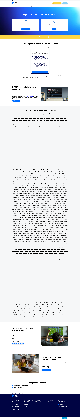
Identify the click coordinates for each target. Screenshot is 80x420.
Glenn (50, 181)
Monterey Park (45, 227)
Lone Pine (19, 213)
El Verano (34, 169)
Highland (30, 191)
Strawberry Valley (45, 290)
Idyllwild (65, 193)
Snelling (16, 284)
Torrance (17, 298)
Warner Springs (30, 306)
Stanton (33, 288)
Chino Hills (60, 149)
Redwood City (57, 261)
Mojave (53, 225)
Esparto (33, 171)
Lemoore (44, 209)
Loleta (54, 211)
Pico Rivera (44, 249)
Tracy (27, 298)
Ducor (32, 165)
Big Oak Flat (20, 132)
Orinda (57, 241)
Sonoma (51, 284)
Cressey (49, 157)
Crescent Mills (44, 157)
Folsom (31, 175)
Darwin (49, 159)
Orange (35, 241)
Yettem (57, 314)
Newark (30, 118)
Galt (42, 179)
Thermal (25, 296)
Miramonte (26, 225)
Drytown (22, 165)
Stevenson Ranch (42, 288)
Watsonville (49, 306)
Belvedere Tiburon (65, 128)
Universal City (60, 300)
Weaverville (58, 306)
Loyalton (40, 215)
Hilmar (34, 191)
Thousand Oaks (34, 296)
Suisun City (60, 290)
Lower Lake (36, 215)
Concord (22, 155)
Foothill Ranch (40, 175)
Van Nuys (61, 302)
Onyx (32, 241)
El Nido (14, 169)
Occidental (41, 239)
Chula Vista (18, 151)
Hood (14, 193)
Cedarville (15, 149)
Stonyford (19, 290)
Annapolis (45, 122)
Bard (66, 126)
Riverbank (35, 265)
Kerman (30, 199)
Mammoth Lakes (42, 217)
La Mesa (32, 203)
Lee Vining (26, 209)
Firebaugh (64, 173)
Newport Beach (20, 235)
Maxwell (61, 219)
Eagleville (65, 165)
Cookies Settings (58, 418)
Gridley (27, 185)
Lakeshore (29, 207)
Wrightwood (50, 314)
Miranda (30, 225)
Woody (46, 314)
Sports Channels (26, 401)
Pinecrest (26, 251)
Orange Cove (40, 241)
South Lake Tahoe (33, 286)
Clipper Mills (19, 153)
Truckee (59, 298)
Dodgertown (38, 163)
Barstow (13, 128)
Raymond (20, 261)
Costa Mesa (62, 155)
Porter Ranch (57, 255)
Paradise (53, 245)
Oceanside (50, 239)
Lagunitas (38, 205)
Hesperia (14, 191)
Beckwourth (35, 128)
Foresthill (65, 175)
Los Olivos (19, 215)
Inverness (22, 118)
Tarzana (28, 294)
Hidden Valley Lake (24, 191)
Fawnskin (26, 173)
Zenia (58, 316)
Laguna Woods (33, 205)
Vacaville (20, 302)
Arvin (50, 124)
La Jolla (29, 203)
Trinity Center (52, 298)
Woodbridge (27, 314)
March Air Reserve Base (17, 219)
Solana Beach (27, 284)
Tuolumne (19, 300)
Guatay (61, 185)
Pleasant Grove (35, 253)
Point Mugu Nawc (61, 253)
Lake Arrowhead (43, 205)
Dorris (42, 163)
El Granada (60, 167)
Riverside (43, 265)
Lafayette (63, 203)
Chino (56, 149)
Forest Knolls (55, 175)
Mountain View (45, 231)
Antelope (49, 122)
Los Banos (60, 213)
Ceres (19, 149)
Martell (46, 219)
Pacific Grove (30, 243)
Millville (66, 223)
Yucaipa (46, 316)
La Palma (41, 203)
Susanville (46, 292)
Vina (45, 304)
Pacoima (44, 243)
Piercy (55, 249)
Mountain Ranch (39, 231)
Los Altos (50, 213)
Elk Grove (48, 169)
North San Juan (34, 237)
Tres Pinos (43, 298)
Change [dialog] (18, 0)
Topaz (13, 298)
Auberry (14, 126)
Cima (22, 151)
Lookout (32, 213)
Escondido (28, 171)
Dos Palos (45, 163)
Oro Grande (15, 243)
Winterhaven (49, 312)
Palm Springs (65, 243)
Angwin (41, 122)
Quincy (47, 257)
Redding (38, 261)
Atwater (62, 124)
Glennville (53, 181)
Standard (21, 288)
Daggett (32, 159)
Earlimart (15, 167)
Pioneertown (42, 251)
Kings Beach (51, 199)
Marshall (42, 219)
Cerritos (22, 149)
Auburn (18, 126)
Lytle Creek (61, 215)
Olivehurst (19, 241)
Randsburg (64, 259)
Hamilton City (37, 187)
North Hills (14, 237)
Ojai (57, 239)
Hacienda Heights (25, 187)
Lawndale (64, 207)
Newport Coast (26, 235)
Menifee (65, 221)
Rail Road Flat (55, 257)
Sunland (25, 292)
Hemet (19, 118)
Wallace (66, 304)
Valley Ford (41, 302)
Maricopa (26, 118)
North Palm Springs (27, 237)
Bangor (59, 126)
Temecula (52, 294)
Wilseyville (28, 312)
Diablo (53, 161)
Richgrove (39, 263)
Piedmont (48, 249)
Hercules (64, 187)
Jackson (61, 195)
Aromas (35, 124)
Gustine (19, 187)
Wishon (60, 312)
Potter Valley (28, 257)
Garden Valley (56, 179)
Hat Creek (59, 187)
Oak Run (65, 237)
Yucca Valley (51, 316)
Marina (23, 219)
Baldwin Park (51, 126)
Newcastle (60, 233)
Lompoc (15, 213)
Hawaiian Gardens (23, 189)
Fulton (40, 179)
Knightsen (44, 201)
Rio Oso (19, 265)
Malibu (37, 217)
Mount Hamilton (53, 229)
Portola (65, 255)
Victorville (30, 304)
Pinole (30, 251)
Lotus (32, 215)
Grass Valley (41, 183)
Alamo (65, 118)
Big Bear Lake (59, 130)
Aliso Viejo (29, 120)
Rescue (29, 263)
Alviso (58, 120)
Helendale (49, 189)
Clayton (46, 151)
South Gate (27, 286)
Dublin (29, 165)
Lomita (66, 211)
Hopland (20, 193)
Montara (23, 227)
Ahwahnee (57, 118)
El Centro (41, 167)
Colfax (50, 153)
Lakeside (33, 207)
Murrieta (58, 231)
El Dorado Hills (55, 167)
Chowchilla (64, 149)
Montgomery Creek (52, 227)
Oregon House (50, 241)
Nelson (28, 233)
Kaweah (62, 197)
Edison (30, 167)
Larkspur (53, 207)
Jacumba (65, 195)
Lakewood (37, 207)
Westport (21, 310)
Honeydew (65, 191)
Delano (26, 161)
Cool (26, 155)
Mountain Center (26, 231)
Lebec (22, 209)
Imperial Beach (21, 195)
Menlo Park (14, 223)
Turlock (31, 290)
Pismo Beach (50, 251)
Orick (54, 241)
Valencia (24, 302)
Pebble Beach (52, 247)
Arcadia (21, 124)
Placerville (66, 251)
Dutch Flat (61, 165)
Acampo (34, 118)
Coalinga (35, 153)
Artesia (44, 124)
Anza (56, 122)
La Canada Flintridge (57, 201)
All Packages (14, 401)
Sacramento (65, 267)
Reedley (21, 263)
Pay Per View (26, 406)
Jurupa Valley (58, 197)
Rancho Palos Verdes (41, 259)
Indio (37, 195)
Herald (55, 189)
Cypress (29, 159)
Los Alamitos (41, 213)
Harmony (55, 187)
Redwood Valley (16, 263)
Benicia (20, 130)
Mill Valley (58, 223)
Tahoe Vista (16, 294)
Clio (14, 153)
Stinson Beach (58, 288)
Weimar (65, 306)
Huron (53, 193)
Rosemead (15, 267)
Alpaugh (38, 120)
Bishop (43, 132)
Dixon (30, 163)
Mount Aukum (47, 229)
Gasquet (65, 179)
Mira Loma (21, 225)
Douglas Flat (60, 163)
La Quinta (50, 203)
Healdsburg (41, 189)
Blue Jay (64, 132)
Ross (23, 267)
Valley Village (52, 302)
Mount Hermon (59, 229)
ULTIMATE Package (15, 406)
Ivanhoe (57, 195)
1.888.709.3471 (30, 114)
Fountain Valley (52, 177)
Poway (32, 257)
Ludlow (53, 215)
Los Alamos (46, 213)
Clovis (27, 153)
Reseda (32, 263)
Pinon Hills (33, 251)
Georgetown (19, 181)
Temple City (56, 294)
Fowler (57, 177)
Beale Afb (26, 128)
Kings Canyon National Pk (58, 199)
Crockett (60, 157)
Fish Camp (14, 175)
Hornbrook (25, 193)
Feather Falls (31, 173)
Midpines (41, 223)
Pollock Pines (23, 255)
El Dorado (50, 167)
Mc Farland (15, 221)
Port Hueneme (42, 255)
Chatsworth (30, 149)
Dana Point (41, 159)
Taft (61, 292)
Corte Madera (57, 155)
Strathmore (35, 290)
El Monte (64, 167)
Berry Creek (32, 130)
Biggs (32, 132)
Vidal (33, 304)
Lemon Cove (34, 209)
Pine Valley (21, 251)
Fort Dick (34, 177)
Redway (52, 261)
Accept (65, 418)
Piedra (52, 249)
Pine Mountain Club (15, 251)
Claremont (37, 151)
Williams (61, 310)
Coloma (53, 153)
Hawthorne (29, 189)
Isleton (54, 195)
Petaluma (24, 249)
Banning (62, 126)
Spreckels (56, 286)
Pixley (58, 251)
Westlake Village (54, 308)
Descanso (36, 161)
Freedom (65, 177)
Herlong (59, 189)
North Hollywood (20, 237)
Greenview (65, 183)
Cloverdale (23, 153)
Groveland (40, 185)
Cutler (22, 159)
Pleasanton (46, 253)
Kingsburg (65, 199)
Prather (35, 257)
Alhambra (25, 120)
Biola (34, 132)
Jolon (35, 197)
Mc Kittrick (19, 221)
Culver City (14, 159)
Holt (44, 191)
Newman (15, 235)
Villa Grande (38, 304)
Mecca (53, 221)
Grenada (23, 185)
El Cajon (38, 167)
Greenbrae (56, 183)
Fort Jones (43, 177)
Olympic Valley (24, 241)
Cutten (25, 159)
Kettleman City (38, 199)
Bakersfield (46, 126)
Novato (47, 237)
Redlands (42, 261)
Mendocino (57, 221)
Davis (56, 159)
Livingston (35, 211)
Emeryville (59, 169)
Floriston (23, 175)
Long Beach (28, 213)
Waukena (53, 306)
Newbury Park (55, 233)
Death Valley (65, 159)
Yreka (38, 316)
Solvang (35, 284)
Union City (55, 300)
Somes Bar (44, 284)
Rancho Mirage (34, 259)
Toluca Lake (57, 296)
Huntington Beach (42, 193)
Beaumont (30, 128)
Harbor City (51, 187)
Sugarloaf (55, 290)
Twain (26, 300)
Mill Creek (54, 223)
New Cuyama (43, 233)
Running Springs (51, 267)
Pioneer (37, 251)
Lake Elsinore (54, 205)
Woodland (36, 314)
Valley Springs (46, 302)
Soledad (31, 284)
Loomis (36, 213)
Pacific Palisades (36, 243)
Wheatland (30, 310)
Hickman (18, 191)
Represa (25, 263)
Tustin (23, 300)
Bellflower (55, 128)
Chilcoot (47, 149)
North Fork (58, 235)
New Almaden (37, 233)
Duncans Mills (40, 165)
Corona (42, 155)
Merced (22, 223)
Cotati (66, 155)
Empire (13, 171)
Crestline (52, 157)
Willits (65, 310)
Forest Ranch (61, 175)
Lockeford (43, 211)
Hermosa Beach (64, 189)
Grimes (31, 185)
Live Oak (26, 211)
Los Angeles (55, 213)
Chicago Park (39, 149)
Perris (16, 249)
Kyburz (51, 201)
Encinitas (17, 171)
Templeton (61, 294)
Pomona (27, 255)
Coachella (31, 153)
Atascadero (54, 124)
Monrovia (14, 227)
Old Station (64, 239)
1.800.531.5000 (43, 113)
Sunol (33, 292)
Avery (28, 126)
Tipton (44, 286)
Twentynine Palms (36, 300)
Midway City (46, 223)
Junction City (48, 197)
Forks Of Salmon (20, 177)
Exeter (45, 171)
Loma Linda (58, 211)
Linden (59, 209)
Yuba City (42, 316)
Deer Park (15, 161)
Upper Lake (16, 302)
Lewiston (48, 209)
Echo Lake (26, 167)
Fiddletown (46, 173)
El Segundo (22, 169)
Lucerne (44, 215)
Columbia (60, 153)
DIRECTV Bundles (49, 401)
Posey (20, 257)
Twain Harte (30, 300)
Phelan (32, 249)
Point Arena (55, 253)
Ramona (65, 257)
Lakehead (20, 207)
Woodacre (22, 314)
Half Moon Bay (31, 187)
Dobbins (33, 163)
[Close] (79, 418)
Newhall (64, 233)
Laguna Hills (22, 205)
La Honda (24, 203)
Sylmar (58, 292)
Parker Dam (62, 245)
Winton (57, 312)
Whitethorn (40, 310)
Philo (40, 249)
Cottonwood (14, 157)
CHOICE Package (15, 404)
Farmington (21, 173)
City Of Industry (32, 151)
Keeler (66, 197)
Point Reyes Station (16, 255)
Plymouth (51, 253)
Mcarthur (24, 221)
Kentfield (21, 199)
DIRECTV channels (29, 96)
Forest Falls (50, 175)
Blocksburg (54, 132)
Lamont (42, 207)
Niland (41, 235)
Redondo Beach (47, 261)
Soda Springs (21, 284)
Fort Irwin (38, 177)
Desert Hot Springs (48, 161)
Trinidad (47, 298)
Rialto (36, 263)
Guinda (16, 187)
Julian (44, 197)
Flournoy (27, 175)
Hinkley (37, 191)
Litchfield (66, 209)
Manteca (59, 217)
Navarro (20, 233)
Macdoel (65, 215)
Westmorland (16, 310)
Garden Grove (51, 179)
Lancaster (45, 207)
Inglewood (40, 195)
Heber (45, 189)
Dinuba (21, 163)
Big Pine (25, 132)
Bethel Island (37, 130)
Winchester (36, 312)
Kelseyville (17, 199)
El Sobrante (27, 169)
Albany (13, 120)
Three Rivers (47, 296)
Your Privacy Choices (62, 404)
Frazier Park (61, 177)
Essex (36, 171)
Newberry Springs (49, 233)
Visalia (56, 304)
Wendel (19, 308)
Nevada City (32, 233)
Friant (32, 179)
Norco (51, 235)
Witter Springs (65, 312)
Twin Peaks (48, 300)
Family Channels (26, 404)
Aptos (14, 124)
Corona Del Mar (46, 155)
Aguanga (53, 118)
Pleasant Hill (41, 253)
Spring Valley (61, 286)
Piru (46, 251)
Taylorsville (32, 294)
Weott (22, 308)
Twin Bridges (43, 300)
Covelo (28, 157)
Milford (50, 223)
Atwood (66, 124)
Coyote (34, 157)
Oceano (46, 239)
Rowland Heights (41, 267)
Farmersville (16, 173)
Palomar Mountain (33, 245)
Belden (39, 128)
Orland (61, 241)
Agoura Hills (48, 118)
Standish (25, 288)
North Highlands (63, 235)
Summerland (16, 292)
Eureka (42, 171)
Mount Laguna (65, 229)
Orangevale (45, 241)
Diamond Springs (63, 161)
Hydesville (61, 193)
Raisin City (61, 257)
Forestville (14, 177)
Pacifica (41, 243)
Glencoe (38, 181)
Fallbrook (66, 171)
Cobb (43, 153)
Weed (62, 306)
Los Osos (24, 215)
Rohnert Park (59, 265)
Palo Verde (27, 245)
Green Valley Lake (50, 183)
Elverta (56, 169)
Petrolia (28, 249)
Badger (39, 126)
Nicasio (31, 235)
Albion (17, 120)
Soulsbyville (63, 284)
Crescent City (39, 157)
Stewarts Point (52, 288)
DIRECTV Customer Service (62, 401)
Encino (21, 171)
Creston (56, 157)
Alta (44, 120)
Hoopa (17, 193)
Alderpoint (20, 120)
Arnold (31, 124)
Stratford (27, 290)
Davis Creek (60, 159)
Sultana (64, 290)
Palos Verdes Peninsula (41, 245)
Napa (66, 231)
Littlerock (22, 211)
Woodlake (31, 314)
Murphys (54, 231)
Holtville (47, 191)
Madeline (21, 217)
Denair (33, 161)
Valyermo (57, 302)
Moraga (66, 227)
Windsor (40, 312)
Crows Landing (65, 157)
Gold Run (58, 181)
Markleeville (37, 219)
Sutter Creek (54, 292)
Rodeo (55, 265)
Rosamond (64, 265)
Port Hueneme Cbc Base (49, 255)
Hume (37, 193)
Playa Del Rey (25, 253)
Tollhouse (51, 296)
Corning (38, 155)
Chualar (14, 151)
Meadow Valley (42, 221)
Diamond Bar (57, 161)
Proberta (43, 257)
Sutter (50, 292)
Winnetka (44, 312)
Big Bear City (54, 130)
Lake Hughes (64, 205)
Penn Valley (58, 247)
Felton (39, 173)
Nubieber (50, 237)
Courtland (23, 157)
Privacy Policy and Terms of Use (62, 407)
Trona (56, 298)
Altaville (51, 120)
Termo (65, 294)
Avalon (21, 126)
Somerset (39, 284)
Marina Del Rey (27, 219)
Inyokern (44, 195)
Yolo (60, 314)
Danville (45, 159)
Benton (24, 130)
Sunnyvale (29, 292)
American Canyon (16, 122)
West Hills (31, 308)
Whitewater (45, 310)
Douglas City (54, 163)
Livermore (31, 211)
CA (19, 393)
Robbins (47, 265)
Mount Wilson (20, 231)
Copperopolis (30, 155)
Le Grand (18, 209)
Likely (52, 209)
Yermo (54, 314)
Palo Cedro (22, 245)
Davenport (52, 159)
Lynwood (57, 215)
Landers (50, 207)
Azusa (36, 126)
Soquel (58, 284)
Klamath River (29, 201)
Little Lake (14, 211)
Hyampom (57, 193)
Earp (18, 167)
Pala (52, 243)
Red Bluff (24, 261)
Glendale (15, 118)
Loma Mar (62, 211)
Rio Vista (23, 265)
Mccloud (32, 221)
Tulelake (15, 300)
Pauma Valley (36, 247)
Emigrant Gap (65, 169)
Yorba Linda (64, 314)
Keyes (43, 199)
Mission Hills (35, 225)
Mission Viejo (40, 225)
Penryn (66, 247)
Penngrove (62, 247)
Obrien (38, 239)
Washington (39, 306)
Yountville (34, 316)
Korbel (48, 201)
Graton (45, 183)
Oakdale (19, 239)
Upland (65, 300)
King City (46, 199)
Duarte (26, 165)
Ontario (29, 241)
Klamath (24, 201)
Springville (66, 286)
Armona (28, 124)
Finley (60, 173)
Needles (24, 233)
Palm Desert (60, 243)
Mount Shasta (15, 231)
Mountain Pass (33, 231)
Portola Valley (16, 257)
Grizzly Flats (35, 185)
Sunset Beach (37, 292)
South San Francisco (50, 286)
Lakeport (25, 207)
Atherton (58, 124)
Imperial (17, 195)
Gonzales (65, 181)
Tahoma (20, 294)
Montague (18, 227)
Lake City (49, 205)
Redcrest (34, 261)
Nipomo (44, 235)
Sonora (55, 284)
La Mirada (37, 203)
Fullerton (36, 179)
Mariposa (32, 219)
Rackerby (50, 257)
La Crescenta (64, 201)
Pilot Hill (58, 249)
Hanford (41, 187)
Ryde (60, 267)
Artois (47, 124)
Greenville (14, 185)
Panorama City (48, 245)
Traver (35, 298)
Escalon (24, 171)
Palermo (55, 243)
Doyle (19, 165)
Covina (31, 157)
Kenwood (25, 199)
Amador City (62, 120)
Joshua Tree (40, 197)
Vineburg (48, 304)
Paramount (58, 245)
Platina (20, 253)
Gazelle (14, 181)
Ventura (14, 304)
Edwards (34, 167)
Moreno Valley (14, 229)
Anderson (26, 122)
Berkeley (27, 130)
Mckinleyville (37, 221)
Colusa (65, 153)
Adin (44, 118)
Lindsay (62, 209)
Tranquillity (31, 298)
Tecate (36, 294)
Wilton (32, 312)
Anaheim (21, 122)
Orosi (18, 243)
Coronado (52, 155)
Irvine (50, 195)
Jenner (26, 197)
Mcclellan (28, 221)
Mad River (17, 217)
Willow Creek (15, 312)
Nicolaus (37, 235)
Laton (61, 207)
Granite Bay (36, 183)
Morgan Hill (20, 229)
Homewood (60, 191)
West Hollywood (36, 308)
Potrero (23, 257)
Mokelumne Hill (58, 225)
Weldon (15, 308)
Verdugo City (18, 304)
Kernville (33, 199)
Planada (17, 253)
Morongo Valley (25, 229)
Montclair (27, 227)
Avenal (25, 126)
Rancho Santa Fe (49, 259)
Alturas (55, 120)
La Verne (54, 203)
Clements (65, 151)
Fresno (29, 179)
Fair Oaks (48, 171)
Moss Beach (36, 229)
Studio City (51, 290)
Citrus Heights (26, 151)
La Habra (20, 203)
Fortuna (47, 177)
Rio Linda (64, 263)
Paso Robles (23, 247)
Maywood (65, 219)
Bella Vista (50, 128)
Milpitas (13, 225)
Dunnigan (48, 165)
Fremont (14, 179)
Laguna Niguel (27, 205)
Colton (57, 153)
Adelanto (41, 118)
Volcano (62, 304)
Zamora (55, 316)
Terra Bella (15, 296)
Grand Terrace (30, 183)
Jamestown (15, 197)
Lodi (51, 211)
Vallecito (28, 302)
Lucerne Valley (48, 215)
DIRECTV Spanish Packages (16, 409)
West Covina (26, 308)
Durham (57, 165)
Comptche (14, 155)
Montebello (36, 227)
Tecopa (39, 294)
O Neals (58, 237)
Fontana (35, 175)
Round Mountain (34, 267)
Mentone (18, 223)
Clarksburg (42, 151)
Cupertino (18, 159)
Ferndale (42, 173)
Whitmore (49, 310)
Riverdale (39, 265)
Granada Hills (25, 183)
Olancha (60, 239)
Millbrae (62, 223)
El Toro (31, 169)
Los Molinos (15, 215)
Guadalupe (50, 185)
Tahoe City (64, 292)
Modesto (49, 225)
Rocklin (51, 265)
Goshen (20, 183)
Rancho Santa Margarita (57, 259)
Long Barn (23, 213)
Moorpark (61, 227)
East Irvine (22, 167)
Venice (65, 302)
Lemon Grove (40, 209)
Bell (42, 128)
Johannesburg (31, 197)
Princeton (39, 257)
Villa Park (42, 304)
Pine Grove (63, 249)
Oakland (27, 239)
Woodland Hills (41, 314)
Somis (48, 284)
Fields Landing (51, 173)
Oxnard (25, 243)
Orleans (64, 241)
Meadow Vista (48, 221)
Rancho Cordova (21, 259)
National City (16, 233)
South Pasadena (39, 286)
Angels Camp (31, 122)
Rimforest (56, 263)
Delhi (29, 161)
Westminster (64, 308)
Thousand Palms (41, 296)
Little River (18, 211)
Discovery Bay (25, 163)
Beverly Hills (42, 130)
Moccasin (45, 225)
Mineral (17, 225)
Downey (64, 163)
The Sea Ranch (20, 296)
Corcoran (34, 155)
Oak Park (61, 237)
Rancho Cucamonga (28, 259)
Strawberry (40, 290)
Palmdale (13, 245)
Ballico (56, 126)
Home (13, 393)
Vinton (52, 304)
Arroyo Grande (39, 124)
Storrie (23, 290)
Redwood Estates (63, 261)
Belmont (59, 128)
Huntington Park (48, 193)
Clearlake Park (61, 151)
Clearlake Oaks (55, 151)
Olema (15, 241)
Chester (35, 149)
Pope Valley (32, 255)
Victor (26, 304)
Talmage (24, 294)
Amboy (66, 120)
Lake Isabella (16, 207)
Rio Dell (60, 263)
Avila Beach (32, 126)
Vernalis (23, 304)
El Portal (17, 169)
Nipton (48, 235)
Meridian (26, 223)
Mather (57, 219)
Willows (19, 312)
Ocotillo (54, 239)
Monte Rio (31, 227)
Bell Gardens (46, 128)
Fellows (35, 173)
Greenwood (19, 185)
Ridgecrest (52, 263)
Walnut (15, 306)
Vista (59, 304)
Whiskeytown (35, 310)
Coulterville (19, 157)
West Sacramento (48, 308)
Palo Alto (18, 245)
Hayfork (33, 189)
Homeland (55, 191)
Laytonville (14, 209)
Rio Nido (15, 265)
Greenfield (60, 183)
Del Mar (19, 161)
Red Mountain (29, 261)
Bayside (22, 128)
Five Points (19, 175)
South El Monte (21, 286)
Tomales (61, 296)
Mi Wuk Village (31, 223)
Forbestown (45, 175)
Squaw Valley (16, 288)
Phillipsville (36, 249)
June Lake (53, 197)
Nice (34, 235)
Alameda (61, 118)
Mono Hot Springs (65, 225)
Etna (39, 171)
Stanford (29, 288)
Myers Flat (62, 231)
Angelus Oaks (36, 122)
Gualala (54, 185)
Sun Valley (20, 292)
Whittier (53, 310)
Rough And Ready (28, 267)
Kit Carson (20, 201)
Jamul (19, 197)
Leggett (30, 209)
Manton (63, 217)
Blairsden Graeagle (49, 132)
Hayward (36, 189)
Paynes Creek (41, 247)
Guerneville (65, 185)
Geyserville (26, 181)
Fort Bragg (30, 177)
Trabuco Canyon (22, 298)
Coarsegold (39, 153)
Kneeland (33, 201)
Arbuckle (17, 124)
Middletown (37, 223)
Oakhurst (23, 239)
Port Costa (37, 255)
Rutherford (57, 267)
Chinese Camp (51, 149)
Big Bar (50, 130)
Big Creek (15, 132)
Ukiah (52, 300)
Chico (43, 149)
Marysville (53, 219)
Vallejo (32, 302)
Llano (39, 211)
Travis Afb (38, 298)
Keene (14, 199)
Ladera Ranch (59, 203)
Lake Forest (59, 205)
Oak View (15, 239)
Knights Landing (39, 201)
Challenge (26, 149)
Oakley (31, 239)
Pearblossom (47, 247)
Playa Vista (30, 253)
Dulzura (35, 165)
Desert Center (41, 161)
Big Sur (28, 132)
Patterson (27, 247)
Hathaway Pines (16, 189)
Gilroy (30, 181)
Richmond (43, 263)
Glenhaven (46, 181)
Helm (52, 189)
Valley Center (36, 302)
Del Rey (23, 161)
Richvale (48, 263)
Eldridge (39, 169)
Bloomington (60, 132)
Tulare (67, 298)
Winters (53, 312)
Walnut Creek (19, 306)
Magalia (33, 217)
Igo (13, 195)
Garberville (46, 179)
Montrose (57, 227)
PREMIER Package (15, 407)
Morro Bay (31, 229)
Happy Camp (46, 187)
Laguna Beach (16, 205)
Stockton (15, 290)
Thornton (29, 296)
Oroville (21, 243)
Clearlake (50, 151)
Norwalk (43, 237)
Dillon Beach (16, 163)
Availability (16, 393)
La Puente (45, 203)
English (64, 0)
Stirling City (64, 288)
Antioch (53, 122)
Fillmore (56, 173)
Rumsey (46, 267)
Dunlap (45, 165)
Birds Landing (39, 132)
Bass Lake (18, 128)
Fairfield (56, 171)
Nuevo (55, 237)
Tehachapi (43, 294)
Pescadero (20, 249)
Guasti (57, 185)
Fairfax (52, 171)
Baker (42, 126)
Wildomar (57, 310)
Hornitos (29, 193)
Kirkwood (15, 201)
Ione (48, 195)
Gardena (61, 179)
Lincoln (55, 209)
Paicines (48, 243)
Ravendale (16, 261)
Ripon (27, 265)
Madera (25, 217)
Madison (29, 217)
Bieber (46, 130)
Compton (18, 155)
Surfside (42, 292)
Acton (38, 118)
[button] (40, 385)
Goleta (62, 181)
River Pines (31, 265)
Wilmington (23, 312)
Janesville (22, 197)
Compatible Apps (38, 401)
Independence (27, 195)
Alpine (41, 120)
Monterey (40, 227)
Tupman (36, 288)
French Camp (19, 179)
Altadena (47, 120)
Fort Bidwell (26, 177)
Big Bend (64, 130)
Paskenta (18, 247)
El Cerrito (45, 167)
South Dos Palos (15, 286)
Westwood (25, 310)
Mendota (61, 221)
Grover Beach (45, 185)
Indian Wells (33, 195)
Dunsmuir (53, 165)
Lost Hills (28, 215)
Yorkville (22, 316)
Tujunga (63, 298)
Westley (59, 308)
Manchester (48, 217)
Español (67, 0)
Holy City (51, 191)
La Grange (16, 203)
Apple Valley (60, 122)
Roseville (19, 267)
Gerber (23, 181)
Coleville (46, 153)
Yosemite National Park (28, 316)
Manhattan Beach (54, 217)
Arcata (24, 124)
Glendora (42, 181)
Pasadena (14, 247)
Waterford (44, 306)
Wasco (35, 306)
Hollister (41, 191)
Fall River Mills (61, 171)
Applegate (64, 122)
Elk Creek (44, 169)
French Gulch (25, 179)
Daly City (36, 159)
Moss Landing (41, 229)
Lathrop (57, 207)
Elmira (53, 169)
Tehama (48, 294)
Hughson (33, 193)
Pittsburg (54, 251)
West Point (42, 308)
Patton (31, 247)
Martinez (49, 219)
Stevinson (47, 288)
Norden (54, 235)
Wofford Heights (16, 314)
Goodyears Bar (15, 183)
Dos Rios (49, 163)
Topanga (65, 296)
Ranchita (15, 259)
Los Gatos (64, 213)
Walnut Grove (25, 306)
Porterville (61, 255)
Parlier (67, 245)
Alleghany (33, 120)
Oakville (34, 239)
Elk (41, 169)
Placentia (61, 251)
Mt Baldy (50, 231)
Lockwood (47, 211)
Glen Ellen (34, 181)
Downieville (15, 165)
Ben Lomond (16, 130)
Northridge (39, 237)
